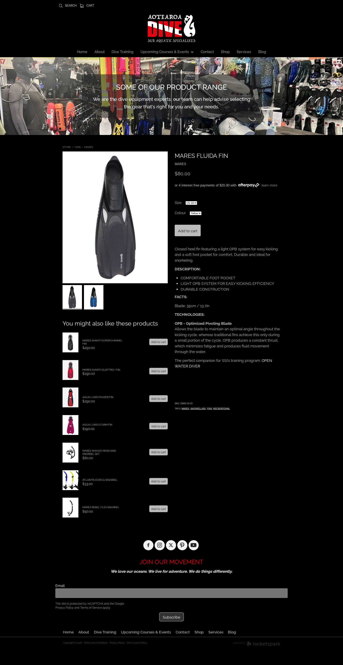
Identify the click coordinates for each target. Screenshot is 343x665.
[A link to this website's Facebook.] (148, 545)
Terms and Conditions (96, 642)
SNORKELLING (198, 408)
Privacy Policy (64, 607)
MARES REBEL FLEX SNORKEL (100, 507)
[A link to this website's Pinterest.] (182, 545)
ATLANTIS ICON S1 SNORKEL (100, 479)
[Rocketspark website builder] (256, 644)
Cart (90, 5)
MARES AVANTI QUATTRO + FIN (101, 369)
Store (67, 146)
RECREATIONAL (221, 408)
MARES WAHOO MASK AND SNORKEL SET (99, 452)
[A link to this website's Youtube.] (194, 545)
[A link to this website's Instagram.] (160, 545)
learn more (269, 185)
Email (60, 585)
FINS (78, 146)
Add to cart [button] (187, 230)
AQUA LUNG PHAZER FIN (97, 397)
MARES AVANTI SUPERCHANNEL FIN (102, 341)
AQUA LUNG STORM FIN (97, 424)
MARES (88, 146)
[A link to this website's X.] (171, 545)
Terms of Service (91, 607)
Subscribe (171, 616)
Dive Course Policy (137, 642)
